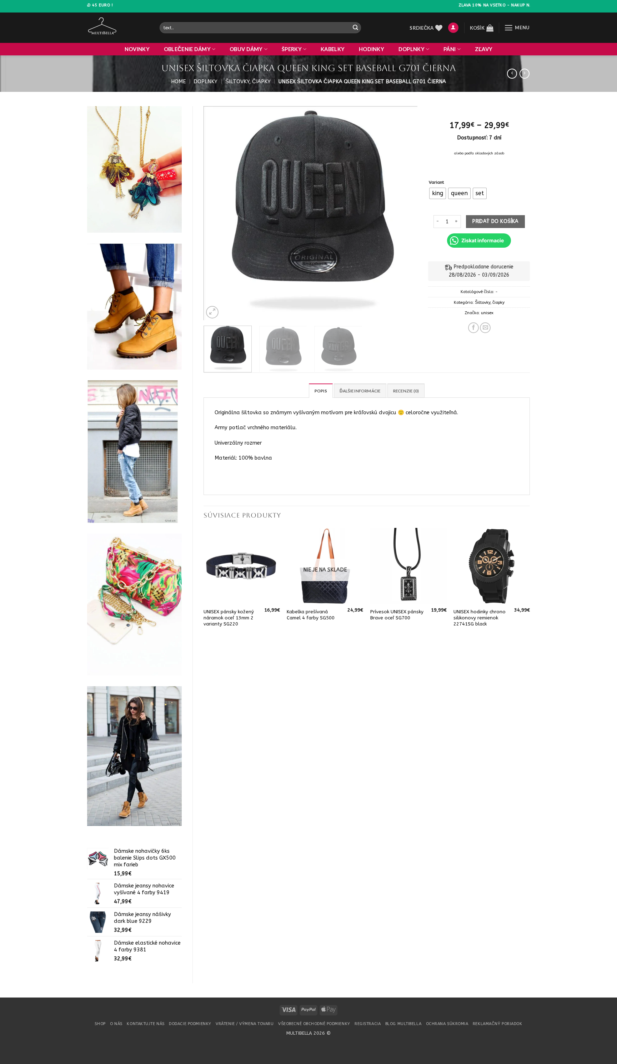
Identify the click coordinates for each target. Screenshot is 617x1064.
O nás (116, 1023)
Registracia (368, 1023)
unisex (487, 312)
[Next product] (512, 74)
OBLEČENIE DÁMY (187, 49)
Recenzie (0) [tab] (406, 391)
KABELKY (333, 49)
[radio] (438, 193)
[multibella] (118, 28)
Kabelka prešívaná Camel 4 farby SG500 (311, 614)
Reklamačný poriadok (497, 1023)
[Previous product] (525, 74)
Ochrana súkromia (447, 1023)
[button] (453, 28)
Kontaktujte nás (145, 1023)
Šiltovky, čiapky (248, 82)
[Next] (404, 213)
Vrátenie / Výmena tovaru (245, 1023)
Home (178, 82)
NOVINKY (137, 49)
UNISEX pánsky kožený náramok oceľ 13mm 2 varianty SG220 (229, 618)
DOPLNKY (411, 49)
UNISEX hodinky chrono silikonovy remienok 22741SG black (479, 618)
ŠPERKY (292, 49)
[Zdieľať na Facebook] (473, 327)
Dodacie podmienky (190, 1023)
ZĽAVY (483, 49)
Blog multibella (403, 1023)
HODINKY (371, 49)
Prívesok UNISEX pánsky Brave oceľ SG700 (396, 614)
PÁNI (449, 49)
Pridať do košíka (495, 221)
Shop (100, 1023)
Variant (436, 182)
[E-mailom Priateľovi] (485, 327)
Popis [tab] (321, 391)
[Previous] (216, 213)
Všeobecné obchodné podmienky (314, 1023)
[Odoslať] (355, 27)
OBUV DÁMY (246, 49)
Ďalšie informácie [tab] (360, 391)
